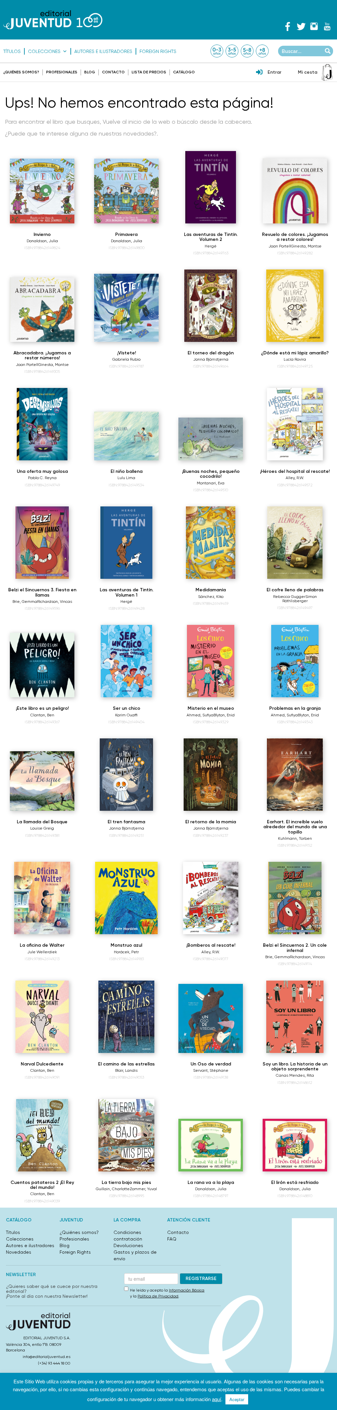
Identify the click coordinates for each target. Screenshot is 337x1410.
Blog (89, 72)
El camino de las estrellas (126, 1064)
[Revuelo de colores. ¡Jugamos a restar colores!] (295, 191)
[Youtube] (327, 26)
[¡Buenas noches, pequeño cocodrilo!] (210, 439)
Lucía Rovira (295, 359)
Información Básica (186, 1290)
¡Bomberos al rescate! (210, 945)
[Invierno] (42, 191)
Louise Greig (42, 828)
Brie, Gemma (25, 601)
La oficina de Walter (42, 945)
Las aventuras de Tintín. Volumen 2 (211, 237)
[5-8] (247, 51)
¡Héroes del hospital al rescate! (295, 471)
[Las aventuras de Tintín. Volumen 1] (126, 542)
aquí (216, 1399)
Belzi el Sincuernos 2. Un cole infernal (295, 947)
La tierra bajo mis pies (126, 1182)
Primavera (126, 234)
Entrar (274, 72)
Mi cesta (307, 72)
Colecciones (44, 51)
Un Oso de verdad (211, 1064)
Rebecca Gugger (289, 596)
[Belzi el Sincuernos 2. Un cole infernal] (295, 898)
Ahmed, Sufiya (200, 715)
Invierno (42, 234)
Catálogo (184, 72)
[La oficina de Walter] (42, 898)
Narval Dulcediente (42, 1064)
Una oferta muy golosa (42, 471)
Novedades (18, 1252)
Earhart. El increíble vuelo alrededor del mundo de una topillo (295, 827)
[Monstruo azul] (126, 898)
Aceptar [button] (236, 1399)
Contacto (113, 72)
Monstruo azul (126, 945)
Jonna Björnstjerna (210, 359)
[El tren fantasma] (126, 774)
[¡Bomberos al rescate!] (210, 898)
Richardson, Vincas (54, 601)
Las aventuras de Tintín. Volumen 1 (126, 592)
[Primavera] (126, 191)
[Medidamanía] (210, 542)
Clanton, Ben (42, 715)
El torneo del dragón (211, 353)
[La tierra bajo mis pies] (126, 1135)
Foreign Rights (158, 51)
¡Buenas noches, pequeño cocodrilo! (211, 474)
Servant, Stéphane (210, 1070)
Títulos (12, 51)
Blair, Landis (126, 1070)
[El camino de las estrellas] (126, 1017)
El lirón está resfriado (295, 1182)
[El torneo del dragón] (211, 305)
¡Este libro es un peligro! (42, 708)
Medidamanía (210, 590)
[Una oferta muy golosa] (42, 424)
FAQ (171, 1239)
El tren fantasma (126, 822)
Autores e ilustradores (103, 51)
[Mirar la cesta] (327, 72)
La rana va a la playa (211, 1182)
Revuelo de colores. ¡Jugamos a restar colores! (295, 237)
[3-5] (232, 51)
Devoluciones (128, 1245)
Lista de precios (149, 72)
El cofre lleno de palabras (295, 590)
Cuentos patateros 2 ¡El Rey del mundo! (42, 1185)
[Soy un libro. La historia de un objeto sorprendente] (295, 1017)
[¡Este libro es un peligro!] (42, 665)
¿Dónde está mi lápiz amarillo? (295, 353)
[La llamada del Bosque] (42, 781)
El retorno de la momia (210, 822)
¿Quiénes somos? (21, 72)
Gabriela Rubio (126, 359)
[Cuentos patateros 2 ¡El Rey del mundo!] (42, 1135)
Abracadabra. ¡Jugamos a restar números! (42, 355)
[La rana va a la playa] (210, 1145)
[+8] (262, 51)
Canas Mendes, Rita (295, 1075)
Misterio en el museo (211, 708)
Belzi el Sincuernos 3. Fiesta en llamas (42, 592)
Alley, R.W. (295, 477)
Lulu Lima (126, 477)
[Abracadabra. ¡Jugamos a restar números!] (42, 309)
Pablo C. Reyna (42, 477)
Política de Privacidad (158, 1296)
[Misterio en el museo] (210, 661)
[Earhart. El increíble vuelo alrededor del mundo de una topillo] (294, 774)
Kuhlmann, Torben (295, 838)
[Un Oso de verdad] (210, 1018)
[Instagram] (314, 26)
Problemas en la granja (295, 708)
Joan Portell (280, 246)
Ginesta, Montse (306, 246)
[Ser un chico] (126, 661)
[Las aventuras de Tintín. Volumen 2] (211, 187)
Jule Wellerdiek (42, 952)
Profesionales (61, 72)
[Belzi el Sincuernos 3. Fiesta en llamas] (42, 542)
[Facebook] (287, 26)
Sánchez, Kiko (210, 596)
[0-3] (216, 51)
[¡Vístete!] (126, 307)
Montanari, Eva (210, 483)
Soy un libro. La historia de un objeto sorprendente (295, 1066)
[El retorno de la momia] (210, 774)
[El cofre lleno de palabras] (295, 542)
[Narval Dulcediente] (42, 1017)
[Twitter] (300, 26)
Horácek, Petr (126, 952)
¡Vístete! (126, 353)
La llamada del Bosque (42, 822)
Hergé (211, 246)
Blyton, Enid (224, 715)
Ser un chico (126, 708)
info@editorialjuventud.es (46, 1356)
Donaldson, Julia (42, 241)
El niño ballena (127, 471)
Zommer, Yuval (143, 1189)
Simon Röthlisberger (299, 598)
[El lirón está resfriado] (295, 1145)
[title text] (52, 19)
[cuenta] (259, 72)
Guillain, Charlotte (113, 1189)
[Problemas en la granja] (295, 661)
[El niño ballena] (126, 436)
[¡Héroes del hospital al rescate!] (294, 424)
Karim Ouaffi (126, 715)
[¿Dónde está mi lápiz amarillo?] (295, 305)
